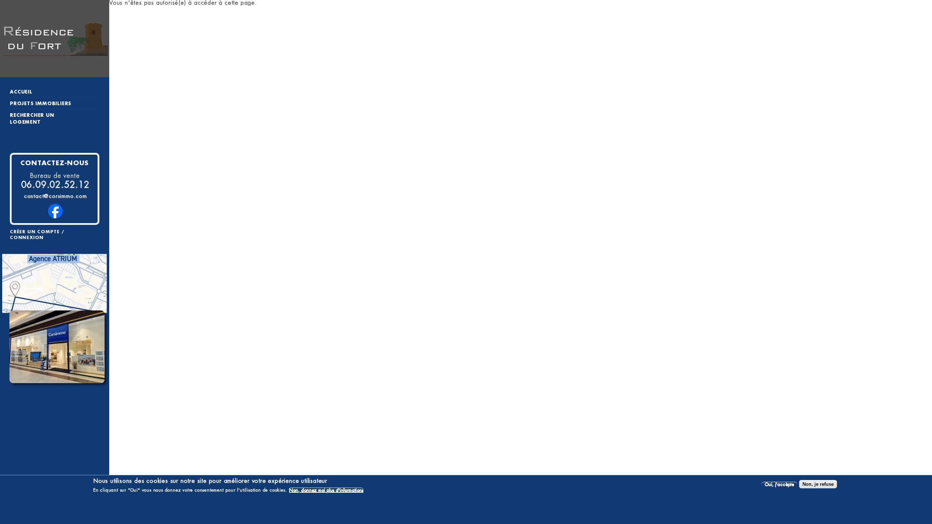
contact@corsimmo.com (55, 196)
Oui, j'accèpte (779, 484)
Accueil (21, 92)
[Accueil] (54, 38)
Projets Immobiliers (40, 103)
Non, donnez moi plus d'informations (326, 490)
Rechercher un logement (32, 118)
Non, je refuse (818, 484)
